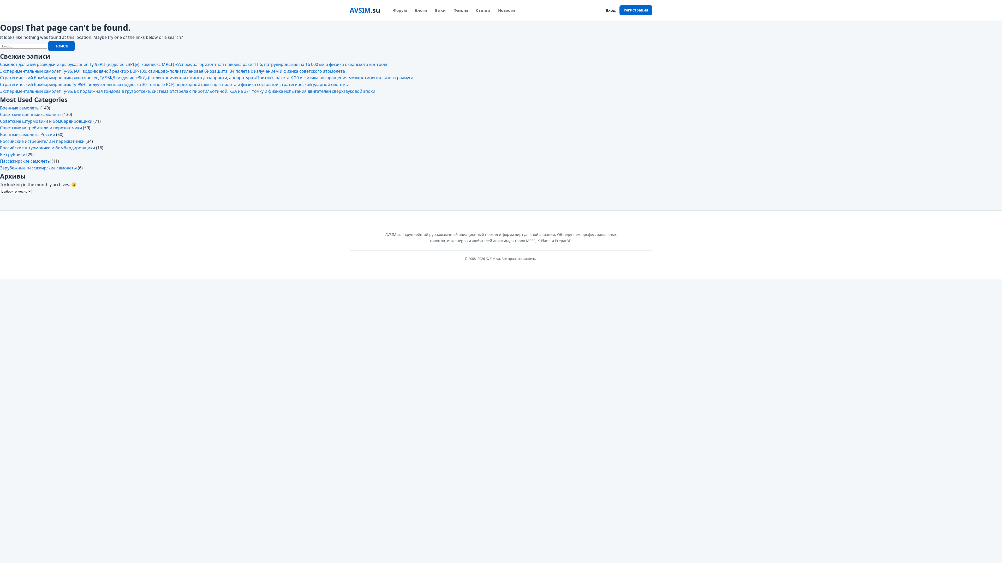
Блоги (421, 10)
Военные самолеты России (27, 134)
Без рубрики (12, 154)
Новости (506, 10)
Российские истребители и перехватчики (42, 141)
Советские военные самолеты (30, 114)
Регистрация (636, 10)
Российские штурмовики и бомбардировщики (47, 148)
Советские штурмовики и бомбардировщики (46, 121)
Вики (440, 10)
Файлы (461, 10)
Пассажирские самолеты (25, 161)
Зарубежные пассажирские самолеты (38, 168)
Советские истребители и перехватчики (41, 128)
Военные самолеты (19, 108)
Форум (400, 10)
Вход (611, 10)
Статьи (483, 10)
